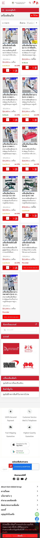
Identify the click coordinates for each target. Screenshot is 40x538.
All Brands (36, 324)
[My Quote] (37, 3)
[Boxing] (28, 365)
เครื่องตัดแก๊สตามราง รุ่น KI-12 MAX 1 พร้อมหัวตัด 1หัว (10, 96)
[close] (37, 535)
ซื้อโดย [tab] (35, 15)
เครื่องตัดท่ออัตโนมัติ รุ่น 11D (10, 243)
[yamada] (11, 365)
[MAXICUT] (28, 348)
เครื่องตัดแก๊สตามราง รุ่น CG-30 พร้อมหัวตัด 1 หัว (29, 46)
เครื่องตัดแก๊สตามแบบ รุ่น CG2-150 (9, 194)
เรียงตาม (22, 23)
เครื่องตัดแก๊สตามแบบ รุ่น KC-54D (28, 194)
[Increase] (10, 70)
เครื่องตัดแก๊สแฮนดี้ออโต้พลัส (29, 145)
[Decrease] (4, 70)
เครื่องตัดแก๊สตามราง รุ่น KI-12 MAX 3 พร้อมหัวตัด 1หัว (10, 145)
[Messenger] (37, 519)
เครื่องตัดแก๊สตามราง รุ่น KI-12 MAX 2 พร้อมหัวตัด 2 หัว (29, 96)
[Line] (37, 514)
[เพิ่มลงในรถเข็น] (13, 70)
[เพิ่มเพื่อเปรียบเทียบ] (17, 33)
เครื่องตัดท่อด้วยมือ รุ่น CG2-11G (9, 46)
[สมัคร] (11, 466)
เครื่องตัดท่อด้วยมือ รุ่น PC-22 (28, 243)
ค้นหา (30, 3)
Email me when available (30, 268)
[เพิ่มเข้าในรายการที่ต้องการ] (17, 29)
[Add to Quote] (17, 70)
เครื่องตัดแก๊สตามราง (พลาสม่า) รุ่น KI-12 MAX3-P (10, 293)
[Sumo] (11, 348)
